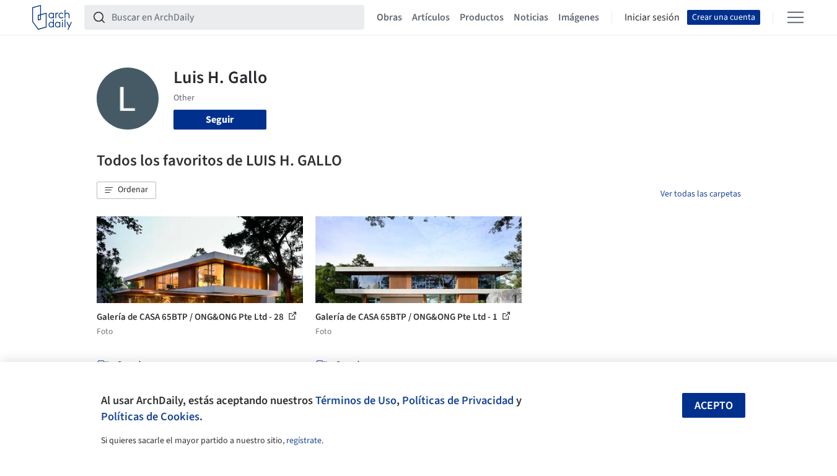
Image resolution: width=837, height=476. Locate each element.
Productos (482, 17)
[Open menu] (795, 17)
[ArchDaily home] (52, 17)
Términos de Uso (356, 400)
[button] (126, 190)
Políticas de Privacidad (458, 400)
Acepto (714, 405)
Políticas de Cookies (150, 416)
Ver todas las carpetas (700, 194)
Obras (389, 17)
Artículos (431, 17)
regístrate (304, 440)
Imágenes (578, 17)
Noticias (531, 17)
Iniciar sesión (652, 17)
